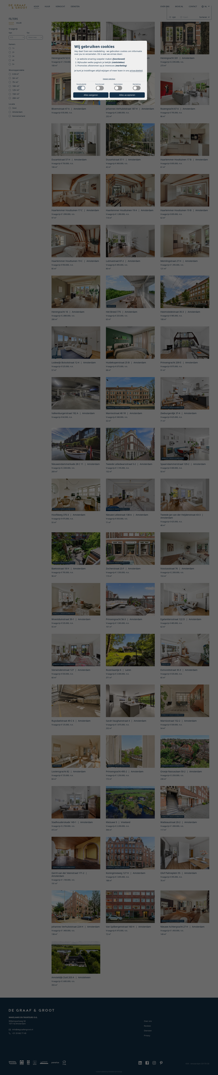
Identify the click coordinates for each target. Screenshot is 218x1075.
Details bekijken (109, 546)
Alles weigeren (91, 562)
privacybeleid (136, 537)
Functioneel (99, 551)
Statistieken (118, 551)
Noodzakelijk (81, 551)
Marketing (137, 551)
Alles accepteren (127, 562)
